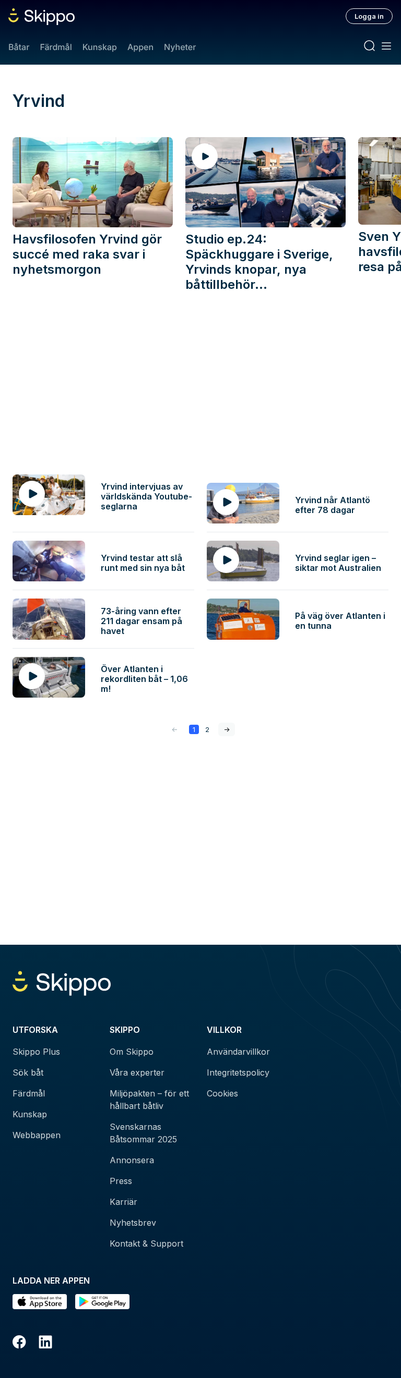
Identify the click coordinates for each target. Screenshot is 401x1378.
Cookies (222, 1093)
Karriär (123, 1202)
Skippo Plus (36, 1051)
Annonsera (132, 1160)
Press (121, 1181)
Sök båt (28, 1072)
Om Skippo (132, 1051)
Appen (140, 47)
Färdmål (56, 47)
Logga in (369, 16)
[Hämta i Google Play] (102, 1301)
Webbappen (37, 1135)
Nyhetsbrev (133, 1222)
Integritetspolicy (238, 1072)
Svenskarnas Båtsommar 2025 (143, 1132)
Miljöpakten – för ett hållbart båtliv (149, 1099)
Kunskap (99, 47)
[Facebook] (19, 1343)
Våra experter (137, 1072)
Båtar (18, 47)
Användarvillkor (238, 1051)
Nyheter (180, 47)
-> (226, 729)
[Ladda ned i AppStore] (40, 1301)
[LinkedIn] (45, 1343)
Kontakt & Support (146, 1243)
